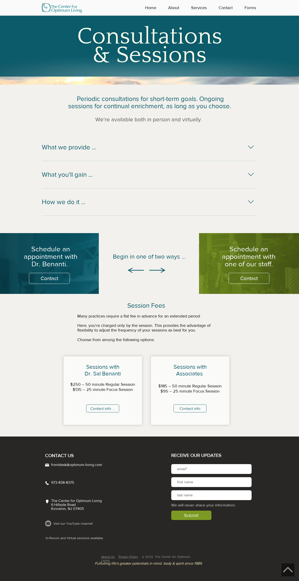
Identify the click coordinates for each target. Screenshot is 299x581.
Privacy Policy (128, 557)
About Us (108, 557)
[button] (176, 7)
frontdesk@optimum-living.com (76, 465)
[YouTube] (48, 523)
